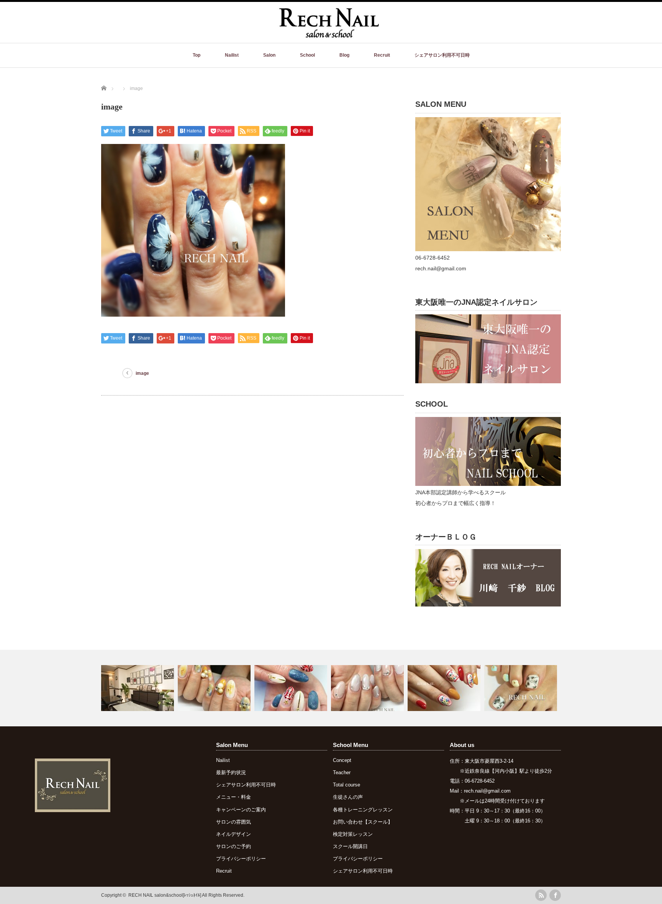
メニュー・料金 (233, 797)
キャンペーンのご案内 (241, 809)
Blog (344, 55)
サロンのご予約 (233, 846)
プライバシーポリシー (241, 858)
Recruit (382, 55)
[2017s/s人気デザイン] (445, 688)
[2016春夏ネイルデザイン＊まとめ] (215, 688)
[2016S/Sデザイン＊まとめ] (291, 688)
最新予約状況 (231, 772)
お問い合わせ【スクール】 (363, 822)
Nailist (232, 55)
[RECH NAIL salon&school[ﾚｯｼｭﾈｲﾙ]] (328, 34)
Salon (269, 55)
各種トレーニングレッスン (363, 809)
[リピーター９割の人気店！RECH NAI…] (138, 688)
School (307, 55)
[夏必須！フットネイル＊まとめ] (521, 688)
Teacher (342, 772)
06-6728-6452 (480, 781)
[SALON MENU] (488, 249)
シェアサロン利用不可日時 (442, 55)
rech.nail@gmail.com (487, 791)
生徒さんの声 (348, 797)
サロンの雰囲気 (233, 822)
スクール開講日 (350, 846)
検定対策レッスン (353, 834)
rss (541, 895)
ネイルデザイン (233, 834)
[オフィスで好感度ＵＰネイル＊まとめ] (368, 688)
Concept (342, 760)
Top (196, 55)
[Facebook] (555, 895)
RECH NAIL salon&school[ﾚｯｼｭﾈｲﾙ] (164, 895)
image (142, 373)
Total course (346, 785)
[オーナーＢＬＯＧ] (488, 605)
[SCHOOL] (488, 484)
